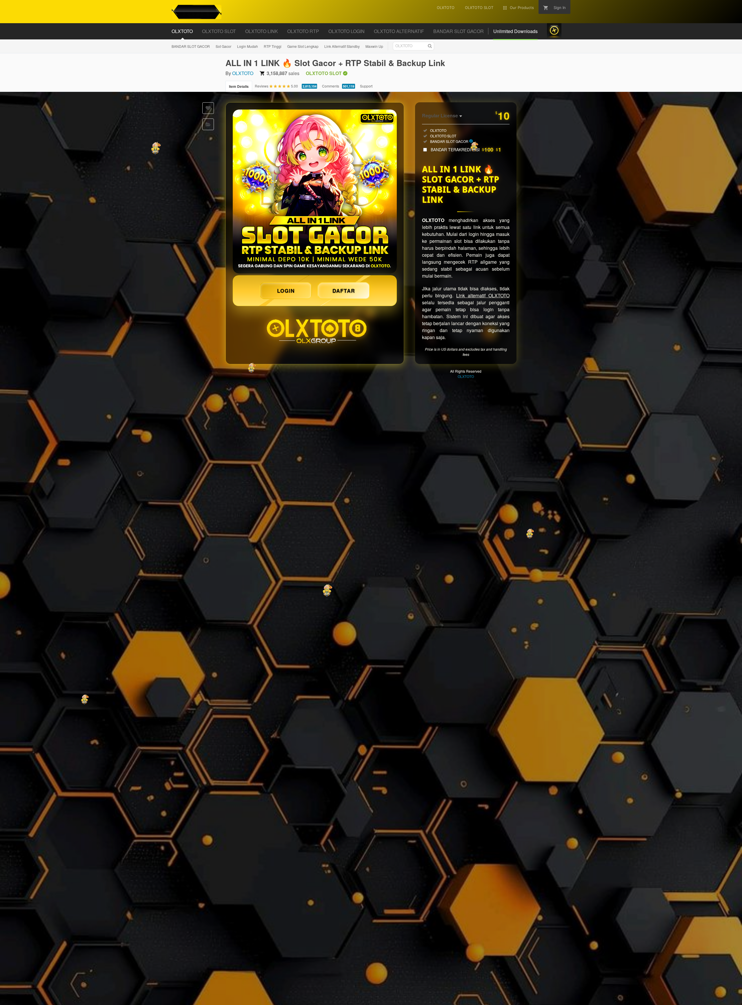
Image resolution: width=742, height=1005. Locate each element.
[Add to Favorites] (208, 108)
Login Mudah (247, 46)
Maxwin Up (374, 46)
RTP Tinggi (272, 46)
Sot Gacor (223, 46)
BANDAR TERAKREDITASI (466, 149)
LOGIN (286, 290)
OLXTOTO (242, 73)
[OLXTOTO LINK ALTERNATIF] (315, 192)
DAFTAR (343, 290)
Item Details (239, 86)
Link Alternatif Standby (342, 46)
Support (366, 85)
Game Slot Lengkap (303, 46)
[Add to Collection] (208, 124)
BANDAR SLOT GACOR (191, 46)
